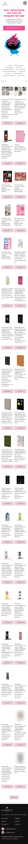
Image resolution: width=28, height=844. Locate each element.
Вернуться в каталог (14, 28)
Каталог (3, 821)
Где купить (4, 824)
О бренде (17, 818)
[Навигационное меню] (25, 3)
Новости (17, 821)
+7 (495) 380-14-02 (10, 829)
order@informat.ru (10, 832)
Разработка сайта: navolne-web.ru (12, 836)
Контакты (17, 824)
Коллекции (4, 818)
